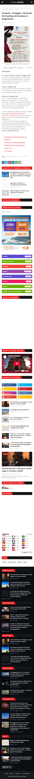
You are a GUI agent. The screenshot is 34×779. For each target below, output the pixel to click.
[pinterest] (24, 388)
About (11, 773)
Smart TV (8, 148)
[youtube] (9, 396)
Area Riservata (26, 773)
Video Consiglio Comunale (15, 291)
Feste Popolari (15, 261)
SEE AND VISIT (15, 276)
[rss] (9, 388)
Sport (15, 281)
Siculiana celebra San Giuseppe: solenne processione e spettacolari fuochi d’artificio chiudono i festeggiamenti (21, 626)
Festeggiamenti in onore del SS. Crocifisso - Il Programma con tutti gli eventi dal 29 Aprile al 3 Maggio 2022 (20, 174)
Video (15, 286)
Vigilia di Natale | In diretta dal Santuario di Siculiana (19, 191)
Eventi (18, 156)
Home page (5, 8)
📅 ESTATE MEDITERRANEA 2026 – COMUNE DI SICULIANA (19, 427)
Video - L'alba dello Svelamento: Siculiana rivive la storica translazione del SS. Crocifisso (19, 616)
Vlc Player (8, 151)
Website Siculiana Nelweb (15, 145)
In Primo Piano (24, 156)
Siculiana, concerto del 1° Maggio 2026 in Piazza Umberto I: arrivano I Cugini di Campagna (20, 435)
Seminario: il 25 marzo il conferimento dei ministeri (18, 184)
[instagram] (9, 392)
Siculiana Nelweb (21, 776)
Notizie (10, 8)
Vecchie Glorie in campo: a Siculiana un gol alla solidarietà (21, 691)
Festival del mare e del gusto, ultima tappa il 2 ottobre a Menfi (21, 403)
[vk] (24, 392)
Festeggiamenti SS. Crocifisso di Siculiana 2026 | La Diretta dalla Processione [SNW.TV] (20, 674)
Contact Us (17, 773)
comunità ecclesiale (11, 156)
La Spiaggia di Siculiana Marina (19, 410)
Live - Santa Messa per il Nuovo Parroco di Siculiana (19, 418)
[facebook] (9, 384)
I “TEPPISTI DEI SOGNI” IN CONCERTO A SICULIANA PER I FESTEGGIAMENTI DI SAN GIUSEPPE (21, 444)
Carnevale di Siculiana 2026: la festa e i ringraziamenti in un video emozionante (21, 683)
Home (6, 773)
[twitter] (24, 384)
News (15, 271)
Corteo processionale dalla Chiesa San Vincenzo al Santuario (20, 608)
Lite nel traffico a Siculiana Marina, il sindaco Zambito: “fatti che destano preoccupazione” (20, 715)
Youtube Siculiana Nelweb (15, 142)
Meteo (15, 266)
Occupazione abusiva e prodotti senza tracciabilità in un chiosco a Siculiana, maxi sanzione (20, 584)
